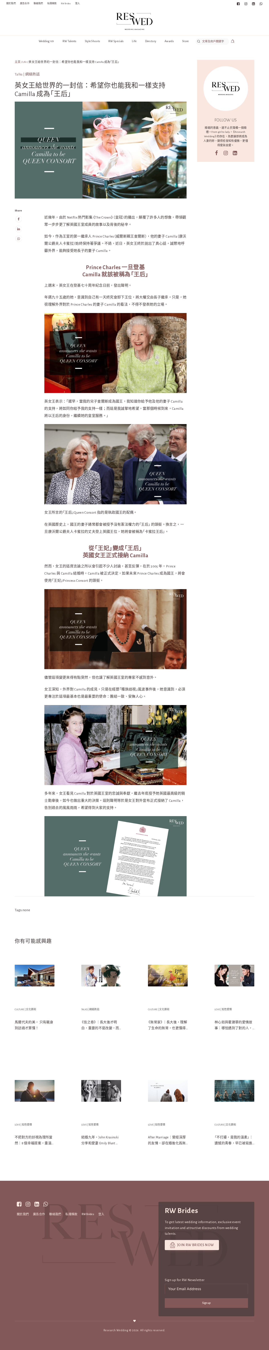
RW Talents (69, 41)
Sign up (206, 1302)
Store (185, 41)
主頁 (18, 61)
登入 (77, 3)
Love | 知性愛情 (223, 1009)
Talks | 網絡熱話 (27, 74)
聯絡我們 (38, 3)
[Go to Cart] (233, 42)
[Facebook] (18, 219)
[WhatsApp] (18, 238)
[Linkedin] (18, 229)
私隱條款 (52, 3)
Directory (150, 41)
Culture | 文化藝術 (25, 1009)
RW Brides (66, 3)
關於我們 (11, 3)
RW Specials (116, 41)
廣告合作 (24, 3)
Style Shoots (92, 41)
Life (134, 41)
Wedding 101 (46, 41)
